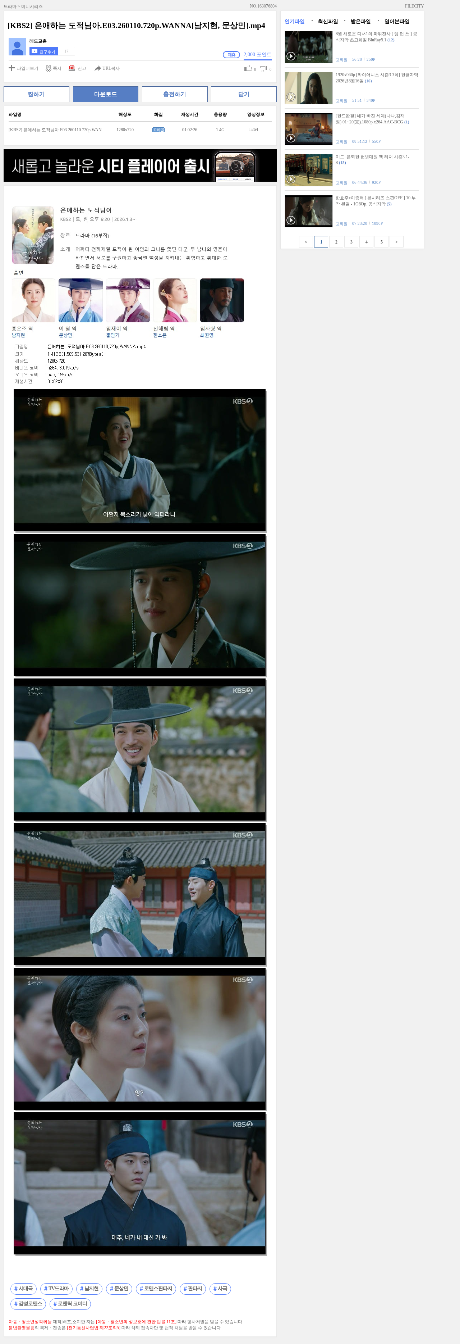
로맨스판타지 (158, 1288)
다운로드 (105, 94)
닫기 (244, 94)
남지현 (91, 1288)
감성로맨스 (30, 1303)
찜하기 (36, 94)
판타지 (195, 1288)
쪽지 (57, 68)
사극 (222, 1288)
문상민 (121, 1288)
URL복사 (111, 68)
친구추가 (47, 52)
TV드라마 (59, 1288)
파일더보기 (27, 68)
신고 (82, 68)
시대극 (26, 1288)
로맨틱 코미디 (72, 1303)
